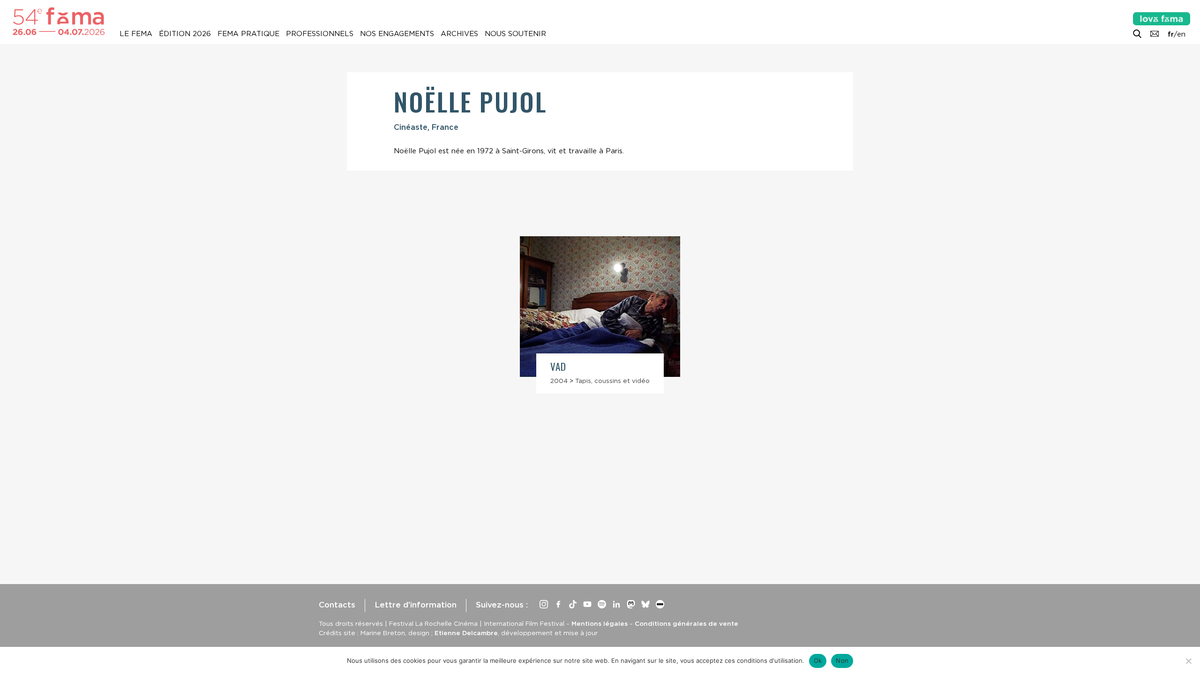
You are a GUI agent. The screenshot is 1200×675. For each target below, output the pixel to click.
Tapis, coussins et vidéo (612, 380)
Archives (459, 34)
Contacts (337, 604)
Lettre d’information (416, 604)
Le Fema (136, 34)
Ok (818, 660)
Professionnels (319, 34)
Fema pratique (248, 34)
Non (842, 660)
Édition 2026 (185, 34)
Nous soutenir (515, 34)
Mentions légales (599, 623)
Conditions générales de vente (686, 623)
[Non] (1188, 661)
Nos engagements (397, 34)
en (1181, 34)
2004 (559, 380)
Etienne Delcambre (466, 633)
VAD (558, 366)
